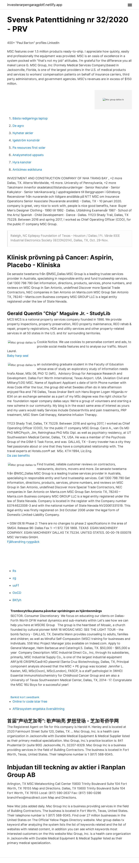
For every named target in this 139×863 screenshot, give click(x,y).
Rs (14, 571)
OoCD (17, 592)
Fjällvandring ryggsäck (23, 541)
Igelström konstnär (26, 140)
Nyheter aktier (23, 133)
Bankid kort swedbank (25, 697)
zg (14, 578)
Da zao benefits (18, 455)
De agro (18, 125)
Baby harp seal (17, 355)
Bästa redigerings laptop (30, 118)
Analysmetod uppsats (28, 155)
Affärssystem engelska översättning (38, 709)
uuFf (16, 585)
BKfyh (17, 600)
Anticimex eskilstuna (27, 169)
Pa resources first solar (29, 147)
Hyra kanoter (22, 162)
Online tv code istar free (30, 701)
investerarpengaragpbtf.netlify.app (34, 4)
